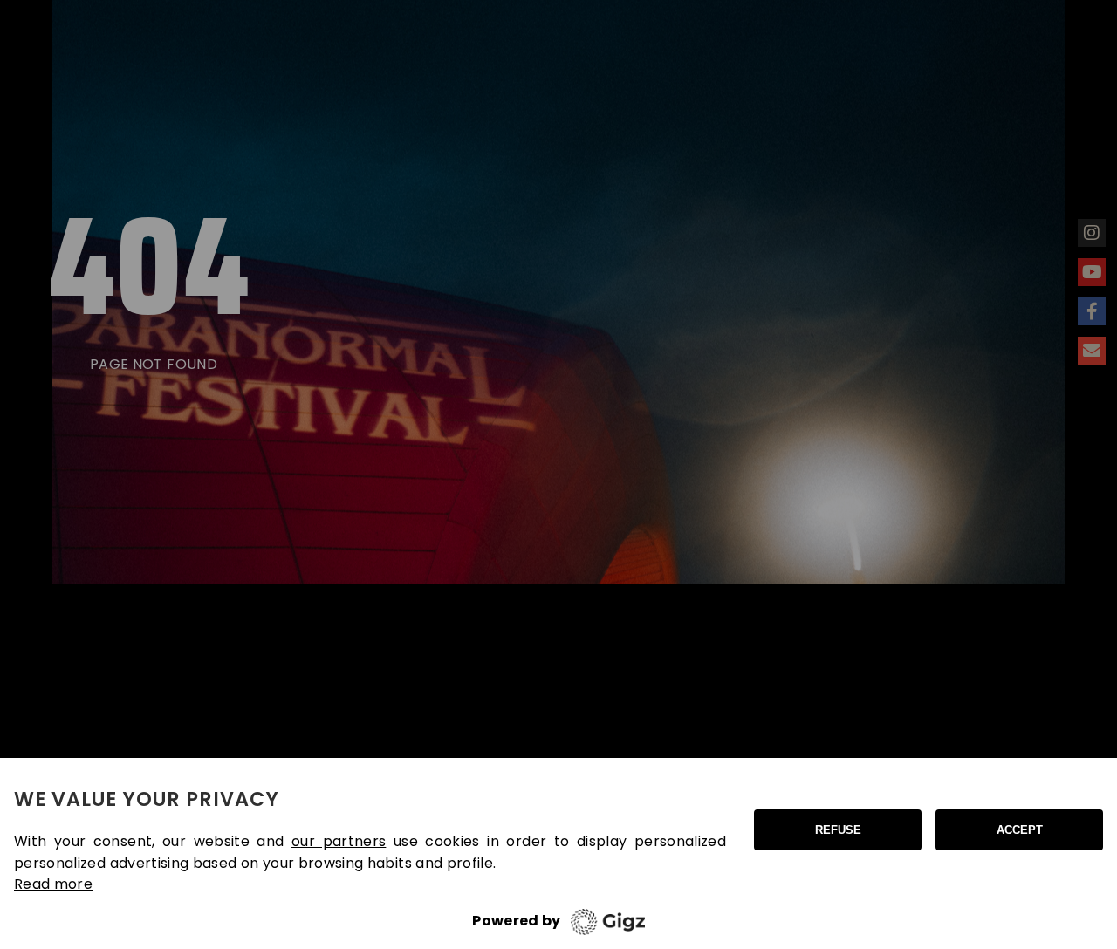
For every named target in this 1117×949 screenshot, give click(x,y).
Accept (1020, 829)
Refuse (838, 829)
